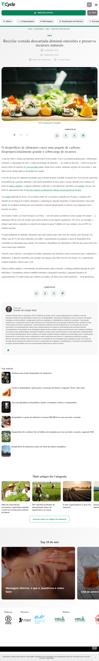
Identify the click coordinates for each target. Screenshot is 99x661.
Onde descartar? (45, 13)
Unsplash (57, 123)
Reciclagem (47, 21)
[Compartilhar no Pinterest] (83, 135)
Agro (47, 29)
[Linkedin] (8, 350)
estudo (8, 196)
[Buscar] (89, 4)
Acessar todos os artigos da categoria (49, 519)
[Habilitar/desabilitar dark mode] (14, 135)
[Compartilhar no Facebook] (65, 135)
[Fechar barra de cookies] (95, 657)
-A (27, 135)
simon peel (48, 123)
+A (21, 135)
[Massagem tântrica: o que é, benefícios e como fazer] (38, 573)
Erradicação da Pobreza (72, 21)
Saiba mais (50, 658)
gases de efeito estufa (34, 166)
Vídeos (9, 21)
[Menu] (96, 4)
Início (30, 29)
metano (81, 185)
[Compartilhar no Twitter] (74, 135)
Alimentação (39, 29)
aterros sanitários (16, 185)
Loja (93, 13)
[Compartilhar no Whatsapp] (57, 135)
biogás (48, 257)
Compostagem (27, 21)
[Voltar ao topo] (94, 647)
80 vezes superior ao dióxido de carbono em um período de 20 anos (53, 190)
